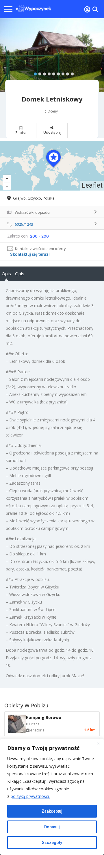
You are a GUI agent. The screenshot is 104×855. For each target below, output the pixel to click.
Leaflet (92, 185)
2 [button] (38, 72)
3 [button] (43, 72)
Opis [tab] (6, 273)
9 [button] (70, 72)
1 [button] (33, 72)
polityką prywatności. (30, 796)
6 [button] (56, 72)
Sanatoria (36, 730)
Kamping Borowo (43, 717)
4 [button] (47, 72)
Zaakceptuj (52, 811)
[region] (52, 796)
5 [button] (52, 72)
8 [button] (66, 72)
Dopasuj (52, 827)
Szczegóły (52, 842)
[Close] (97, 743)
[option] (52, 55)
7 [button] (61, 72)
